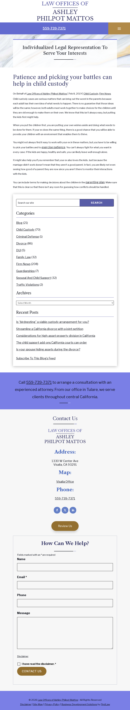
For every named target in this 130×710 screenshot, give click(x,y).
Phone (21, 595)
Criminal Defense (27, 236)
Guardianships (25, 271)
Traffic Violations (27, 284)
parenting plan (95, 182)
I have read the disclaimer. (39, 664)
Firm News (105, 93)
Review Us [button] (65, 526)
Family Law (23, 257)
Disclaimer (22, 656)
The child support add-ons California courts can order (51, 342)
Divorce (21, 243)
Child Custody (91, 93)
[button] (119, 28)
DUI (18, 250)
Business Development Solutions (79, 704)
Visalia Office (65, 481)
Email (22, 577)
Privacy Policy (52, 704)
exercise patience (53, 147)
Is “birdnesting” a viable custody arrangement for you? (52, 322)
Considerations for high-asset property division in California (55, 335)
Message (23, 613)
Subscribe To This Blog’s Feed (35, 358)
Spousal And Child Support (33, 278)
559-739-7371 (54, 28)
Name (21, 559)
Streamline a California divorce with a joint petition (49, 329)
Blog (19, 222)
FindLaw (105, 704)
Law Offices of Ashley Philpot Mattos (47, 93)
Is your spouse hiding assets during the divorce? (48, 349)
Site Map (38, 704)
